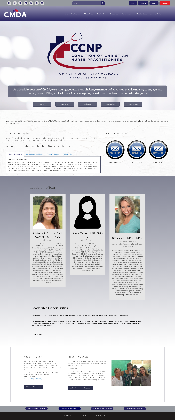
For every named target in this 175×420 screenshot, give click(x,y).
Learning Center (155, 14)
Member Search (142, 14)
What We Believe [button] (53, 154)
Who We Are (75, 14)
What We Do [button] (67, 154)
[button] (42, 104)
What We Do (88, 14)
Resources (114, 14)
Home (66, 14)
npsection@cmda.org (45, 325)
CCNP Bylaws (37, 334)
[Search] (103, 3)
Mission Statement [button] (15, 154)
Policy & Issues (127, 14)
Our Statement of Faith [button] (34, 154)
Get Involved (101, 14)
